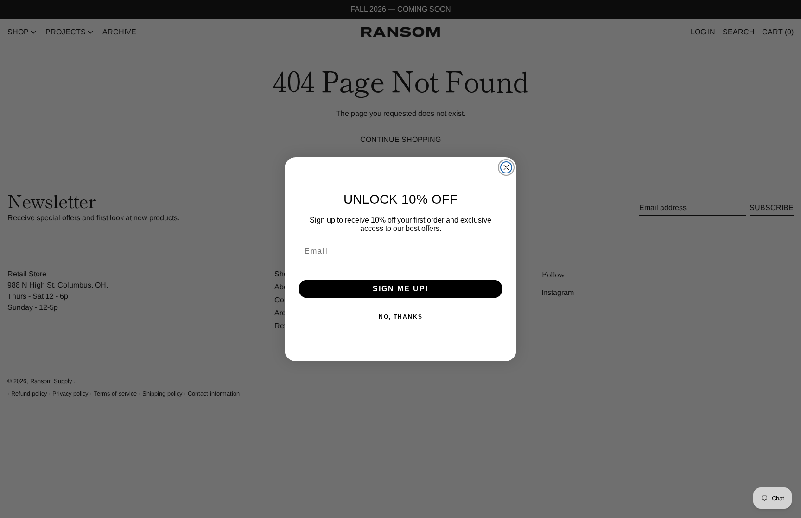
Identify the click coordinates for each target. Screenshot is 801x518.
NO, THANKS (401, 316)
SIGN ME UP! (401, 289)
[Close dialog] (506, 167)
